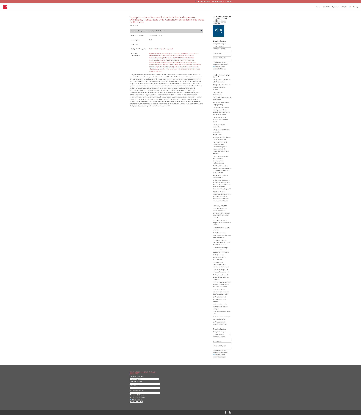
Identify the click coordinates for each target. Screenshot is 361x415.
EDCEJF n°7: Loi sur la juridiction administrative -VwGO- (221, 119)
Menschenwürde (167, 55)
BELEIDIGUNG (175, 53)
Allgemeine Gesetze (155, 53)
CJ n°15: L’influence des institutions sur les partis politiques (220, 306)
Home (318, 7)
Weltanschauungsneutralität (157, 62)
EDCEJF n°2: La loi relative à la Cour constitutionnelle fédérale (222, 87)
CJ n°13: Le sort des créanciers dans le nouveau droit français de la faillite (221, 292)
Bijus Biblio (326, 7)
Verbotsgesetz (167, 58)
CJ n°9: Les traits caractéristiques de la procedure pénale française (221, 264)
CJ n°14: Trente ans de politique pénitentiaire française (219, 299)
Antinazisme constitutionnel (175, 62)
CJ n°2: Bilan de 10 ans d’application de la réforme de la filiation (222, 222)
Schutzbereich (189, 55)
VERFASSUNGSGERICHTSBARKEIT (183, 58)
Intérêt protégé (169, 67)
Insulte (162, 67)
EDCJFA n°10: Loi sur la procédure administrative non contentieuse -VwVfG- (222, 137)
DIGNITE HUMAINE (175, 64)
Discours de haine (187, 64)
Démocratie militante (161, 64)
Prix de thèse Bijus (217, 1)
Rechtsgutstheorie (178, 55)
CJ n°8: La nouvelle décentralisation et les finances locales (219, 257)
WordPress (160, 412)
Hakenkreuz (184, 53)
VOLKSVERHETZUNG (172, 60)
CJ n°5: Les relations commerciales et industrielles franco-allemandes (222, 235)
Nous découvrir (205, 1)
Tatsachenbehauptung (156, 58)
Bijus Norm (336, 7)
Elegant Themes (141, 412)
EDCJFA (344, 7)
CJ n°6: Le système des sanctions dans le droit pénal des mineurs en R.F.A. (221, 242)
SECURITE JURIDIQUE (155, 71)
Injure (158, 67)
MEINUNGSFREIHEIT (155, 55)
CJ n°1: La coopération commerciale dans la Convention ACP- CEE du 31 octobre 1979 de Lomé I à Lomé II (221, 213)
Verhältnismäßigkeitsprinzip (157, 60)
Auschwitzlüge (166, 53)
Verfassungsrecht (167, 49)
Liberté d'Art (178, 67)
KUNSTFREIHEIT (194, 53)
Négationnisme (153, 69)
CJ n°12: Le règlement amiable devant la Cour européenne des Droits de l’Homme (222, 284)
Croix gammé (188, 62)
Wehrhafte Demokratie (187, 60)
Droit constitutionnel (155, 49)
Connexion (228, 1)
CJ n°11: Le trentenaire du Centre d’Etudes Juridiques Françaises (221, 277)
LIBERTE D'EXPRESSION (190, 67)
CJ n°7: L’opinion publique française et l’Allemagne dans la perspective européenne (222, 250)
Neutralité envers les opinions (168, 69)
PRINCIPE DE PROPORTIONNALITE (189, 69)
